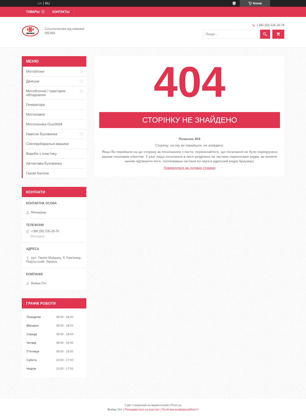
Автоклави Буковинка (44, 163)
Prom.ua (175, 405)
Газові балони (37, 173)
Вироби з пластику (41, 153)
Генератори (35, 105)
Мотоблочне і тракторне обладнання (46, 93)
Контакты (61, 12)
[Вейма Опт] (30, 30)
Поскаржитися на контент (142, 409)
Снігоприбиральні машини (47, 144)
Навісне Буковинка (41, 134)
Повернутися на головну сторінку (190, 168)
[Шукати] (265, 34)
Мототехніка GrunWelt (44, 124)
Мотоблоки (35, 71)
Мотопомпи (35, 114)
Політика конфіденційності (180, 409)
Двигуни (32, 81)
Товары (33, 12)
